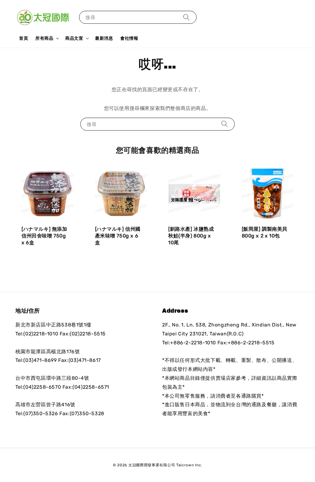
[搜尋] (186, 17)
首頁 (23, 38)
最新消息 (104, 38)
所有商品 (44, 38)
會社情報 (129, 38)
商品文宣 (74, 38)
